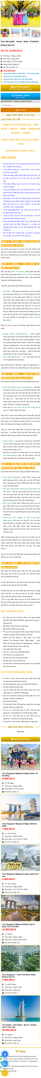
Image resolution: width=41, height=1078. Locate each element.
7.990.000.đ (8, 829)
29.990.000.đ (9, 1030)
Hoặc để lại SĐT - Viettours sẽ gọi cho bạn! (16, 101)
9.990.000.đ (8, 778)
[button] (37, 4)
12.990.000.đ (9, 929)
